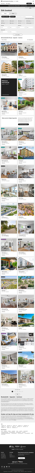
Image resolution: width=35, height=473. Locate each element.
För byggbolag (3, 455)
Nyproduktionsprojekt (4, 432)
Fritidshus (5, 431)
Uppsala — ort (3, 427)
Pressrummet (12, 455)
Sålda (13, 13)
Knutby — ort (9, 426)
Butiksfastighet (18, 432)
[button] (33, 3)
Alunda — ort (15, 425)
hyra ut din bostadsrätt (28, 417)
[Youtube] (4, 467)
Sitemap (25, 471)
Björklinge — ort (26, 425)
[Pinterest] (9, 467)
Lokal (32, 433)
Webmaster (22, 471)
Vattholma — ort (14, 427)
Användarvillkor (15, 471)
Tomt (17, 431)
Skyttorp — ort (19, 426)
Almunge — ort (9, 425)
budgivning (5, 409)
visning (2, 409)
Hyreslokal (23, 432)
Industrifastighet (14, 433)
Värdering (29, 3)
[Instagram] (7, 467)
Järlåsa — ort (3, 426)
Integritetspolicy (5, 471)
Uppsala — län (3, 425)
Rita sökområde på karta (30, 18)
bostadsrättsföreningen (4, 401)
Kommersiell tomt (20, 433)
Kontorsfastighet (27, 433)
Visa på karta (31, 39)
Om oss (11, 453)
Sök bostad (3, 3)
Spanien (33, 7)
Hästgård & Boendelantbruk (5, 433)
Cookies (19, 471)
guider (4, 416)
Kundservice (3, 453)
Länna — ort (14, 426)
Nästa (17, 394)
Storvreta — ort (25, 426)
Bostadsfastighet (12, 432)
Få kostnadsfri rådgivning (23, 124)
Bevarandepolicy (10, 471)
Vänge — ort (9, 427)
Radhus (9, 431)
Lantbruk (21, 431)
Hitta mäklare (3, 454)
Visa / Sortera (4, 39)
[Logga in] (33, 1)
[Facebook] (2, 467)
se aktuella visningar (24, 5)
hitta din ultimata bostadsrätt (21, 415)
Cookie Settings (29, 471)
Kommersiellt (26, 431)
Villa (2, 431)
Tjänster (11, 454)
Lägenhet (13, 431)
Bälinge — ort (20, 425)
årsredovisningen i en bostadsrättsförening (17, 418)
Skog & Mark (3, 434)
